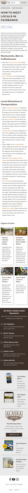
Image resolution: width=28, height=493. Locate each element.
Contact (16, 490)
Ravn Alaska (17, 144)
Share (9, 27)
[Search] (9, 3)
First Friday (6, 181)
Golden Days (7, 130)
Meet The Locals (17, 8)
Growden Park (11, 119)
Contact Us (14, 434)
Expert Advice (5, 8)
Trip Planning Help (14, 424)
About (11, 490)
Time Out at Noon (13, 108)
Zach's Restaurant (8, 76)
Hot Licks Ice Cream (15, 62)
